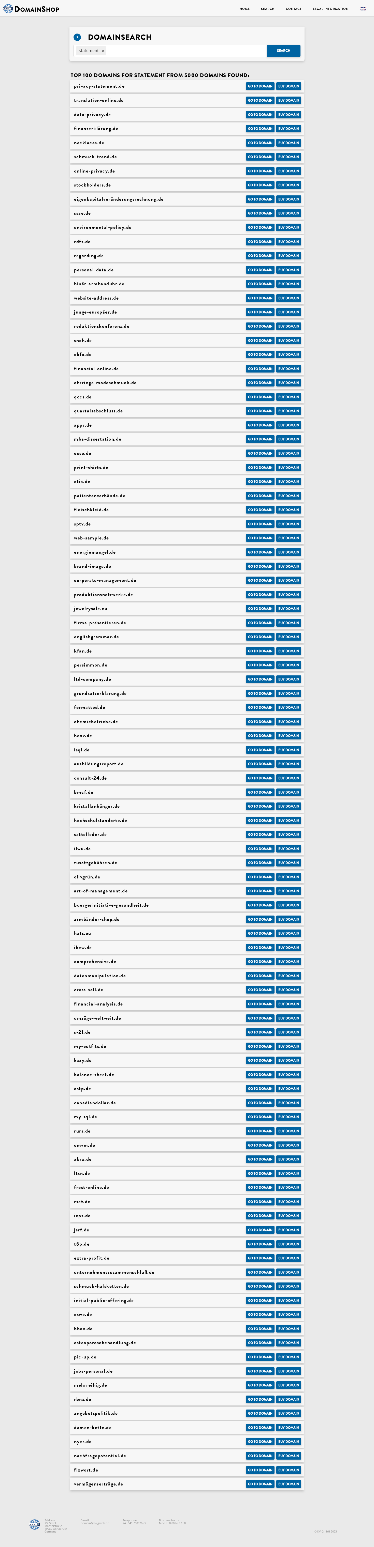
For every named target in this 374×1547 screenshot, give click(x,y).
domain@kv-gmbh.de (95, 1523)
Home (245, 9)
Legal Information (330, 9)
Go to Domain (260, 86)
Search (267, 9)
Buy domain (288, 86)
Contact (293, 9)
